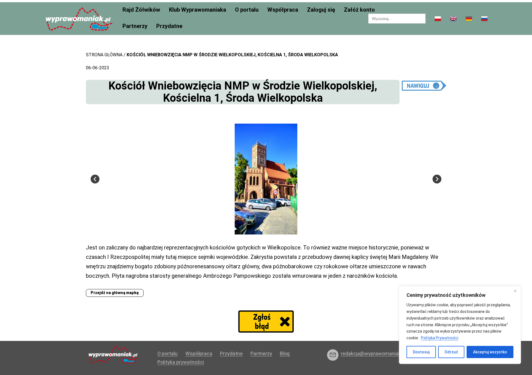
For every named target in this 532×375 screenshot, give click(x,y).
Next (437, 179)
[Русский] (484, 19)
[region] (460, 325)
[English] (453, 19)
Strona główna (104, 54)
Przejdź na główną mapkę (115, 292)
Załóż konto (359, 10)
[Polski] (437, 19)
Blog (285, 353)
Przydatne (169, 26)
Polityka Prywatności (439, 338)
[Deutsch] (469, 19)
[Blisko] (515, 290)
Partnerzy (134, 26)
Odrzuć (451, 352)
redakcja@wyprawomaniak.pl (373, 353)
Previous (95, 179)
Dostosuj (421, 352)
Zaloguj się (321, 10)
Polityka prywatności (180, 362)
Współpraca (282, 10)
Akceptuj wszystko (490, 352)
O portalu (247, 10)
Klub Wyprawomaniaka (197, 10)
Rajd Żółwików (141, 10)
